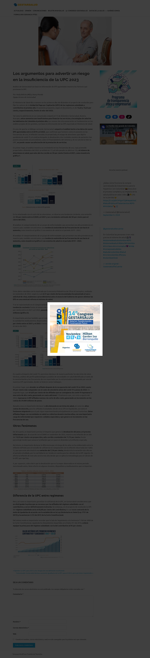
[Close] (101, 303)
